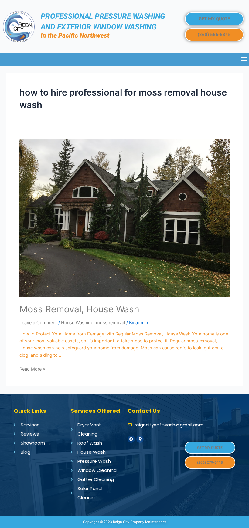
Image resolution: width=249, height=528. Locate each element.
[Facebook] (131, 439)
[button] (214, 18)
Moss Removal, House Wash (79, 309)
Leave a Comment (38, 322)
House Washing (77, 322)
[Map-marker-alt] (140, 439)
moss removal (110, 322)
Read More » (32, 369)
